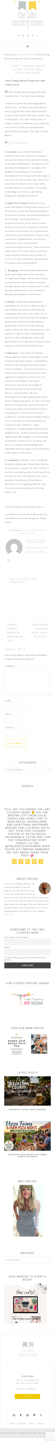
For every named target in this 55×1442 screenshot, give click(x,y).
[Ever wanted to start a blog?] (25, 1325)
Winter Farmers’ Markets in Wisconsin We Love (15, 632)
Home (12, 1424)
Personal (32, 533)
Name (8, 701)
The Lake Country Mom (27, 14)
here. (44, 507)
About (32, 1424)
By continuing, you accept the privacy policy (25, 958)
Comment (10, 666)
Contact (41, 1424)
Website (9, 728)
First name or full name (16, 937)
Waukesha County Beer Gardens (27, 1109)
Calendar (22, 1424)
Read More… (9, 915)
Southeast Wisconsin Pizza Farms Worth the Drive (27, 1155)
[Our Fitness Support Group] (27, 999)
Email (9, 714)
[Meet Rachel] (27, 1211)
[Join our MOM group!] (27, 1044)
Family (23, 530)
